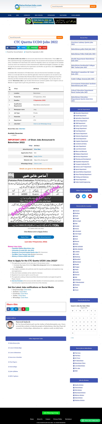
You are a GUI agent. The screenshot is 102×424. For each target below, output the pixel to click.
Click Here (22, 129)
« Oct (72, 337)
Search (93, 6)
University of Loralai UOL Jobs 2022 (23, 250)
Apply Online (38, 156)
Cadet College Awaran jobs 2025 (82, 79)
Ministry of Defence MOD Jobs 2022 (23, 256)
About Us (39, 419)
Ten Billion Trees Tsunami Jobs (21, 254)
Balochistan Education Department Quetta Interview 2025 (82, 99)
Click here (27, 289)
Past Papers (63, 15)
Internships (51, 15)
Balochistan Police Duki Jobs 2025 (83, 54)
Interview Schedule (17, 281)
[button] (11, 47)
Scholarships (76, 15)
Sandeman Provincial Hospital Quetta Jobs (25, 252)
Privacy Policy (57, 419)
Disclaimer (68, 419)
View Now (37, 149)
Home (9, 15)
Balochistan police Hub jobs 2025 (83, 49)
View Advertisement (44, 237)
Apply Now (24, 237)
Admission (27, 15)
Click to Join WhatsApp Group (42, 124)
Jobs (17, 15)
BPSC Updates (39, 15)
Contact (48, 419)
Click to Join (38, 163)
